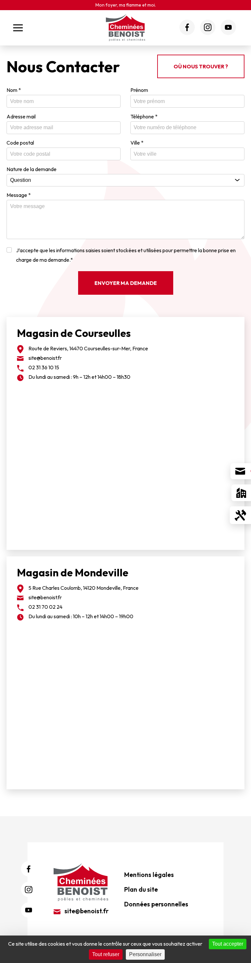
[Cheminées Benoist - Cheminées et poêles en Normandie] (81, 881)
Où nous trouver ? (201, 66)
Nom (14, 90)
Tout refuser (105, 954)
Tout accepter (227, 944)
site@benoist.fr (45, 358)
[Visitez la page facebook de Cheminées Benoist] (187, 27)
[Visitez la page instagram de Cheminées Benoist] (207, 27)
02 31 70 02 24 (45, 607)
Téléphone (144, 116)
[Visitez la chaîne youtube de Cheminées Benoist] (228, 27)
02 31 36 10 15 (43, 367)
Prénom (139, 90)
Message (19, 195)
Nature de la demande (32, 169)
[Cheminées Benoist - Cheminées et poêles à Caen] (125, 27)
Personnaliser (145, 954)
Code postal (20, 142)
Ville (136, 142)
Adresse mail (21, 116)
